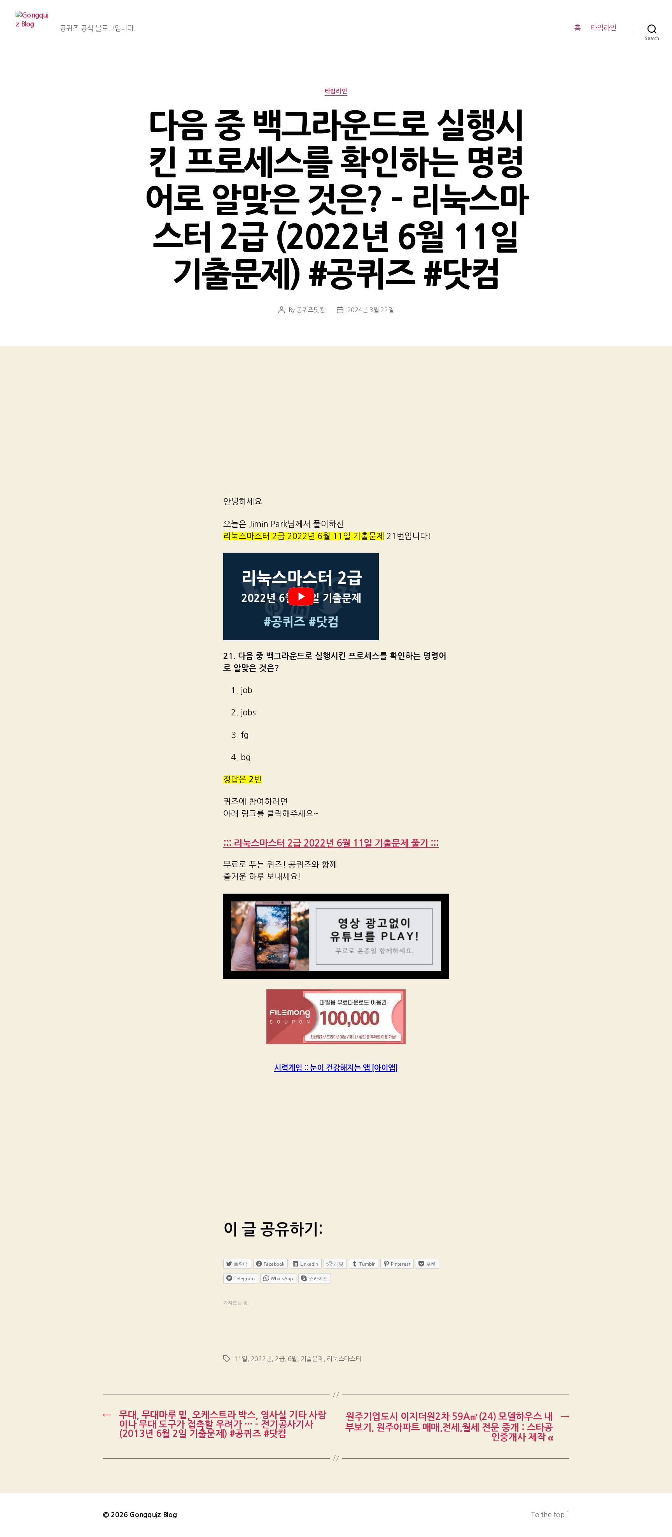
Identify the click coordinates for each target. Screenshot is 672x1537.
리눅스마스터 (344, 1359)
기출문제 (312, 1359)
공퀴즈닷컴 (310, 310)
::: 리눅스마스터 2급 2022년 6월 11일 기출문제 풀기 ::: (331, 843)
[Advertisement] (336, 431)
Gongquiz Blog (153, 1514)
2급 (279, 1359)
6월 (292, 1359)
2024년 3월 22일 (370, 310)
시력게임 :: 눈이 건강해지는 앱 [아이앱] (336, 1068)
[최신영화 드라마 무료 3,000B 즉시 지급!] (336, 1016)
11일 (240, 1359)
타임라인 (603, 28)
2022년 (261, 1359)
